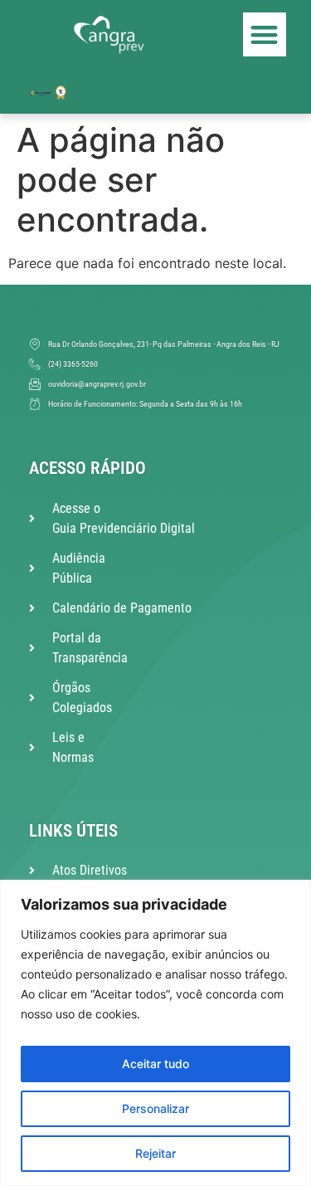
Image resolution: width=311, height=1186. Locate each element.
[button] (265, 34)
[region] (155, 1033)
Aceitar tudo (155, 1064)
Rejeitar (155, 1153)
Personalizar (155, 1108)
